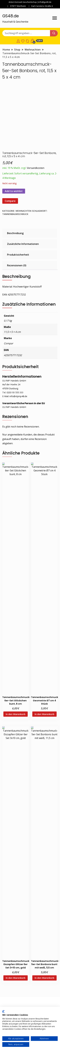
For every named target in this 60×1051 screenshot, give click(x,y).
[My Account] (18, 41)
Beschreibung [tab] (15, 233)
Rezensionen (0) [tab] (16, 265)
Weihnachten (23, 210)
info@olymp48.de (18, 396)
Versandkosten (35, 168)
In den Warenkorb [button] (15, 714)
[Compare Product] (27, 41)
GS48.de (10, 16)
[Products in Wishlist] (22, 41)
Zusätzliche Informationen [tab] (23, 244)
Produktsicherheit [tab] (18, 254)
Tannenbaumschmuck (15, 214)
